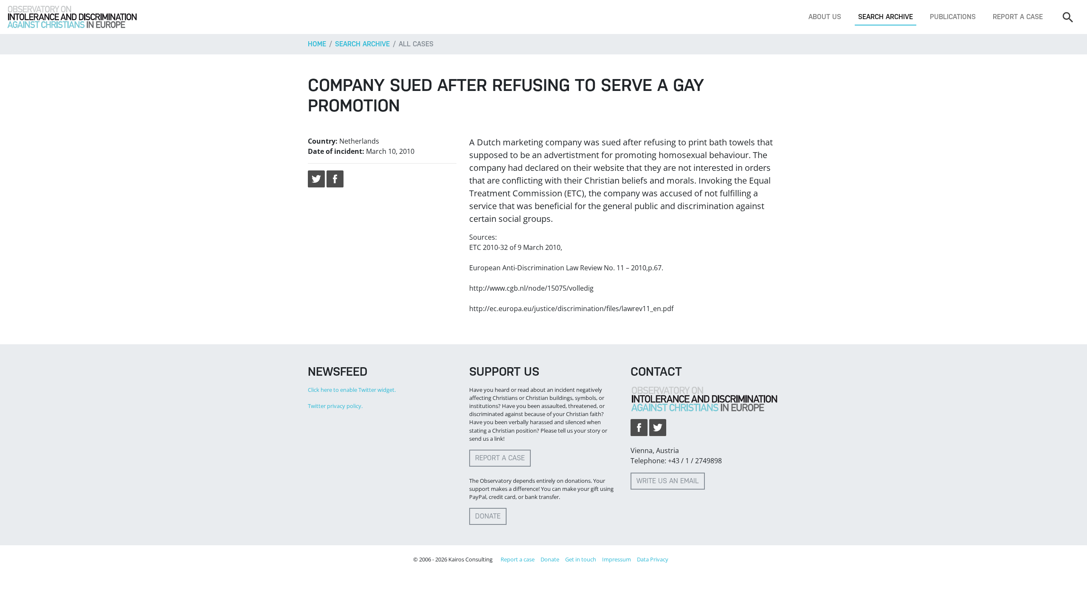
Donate (488, 516)
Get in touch (580, 559)
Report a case (1018, 17)
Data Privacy (652, 559)
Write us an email (667, 481)
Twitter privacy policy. (335, 406)
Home (317, 44)
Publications (953, 17)
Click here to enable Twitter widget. (352, 390)
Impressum (616, 559)
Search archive (885, 17)
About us (824, 17)
